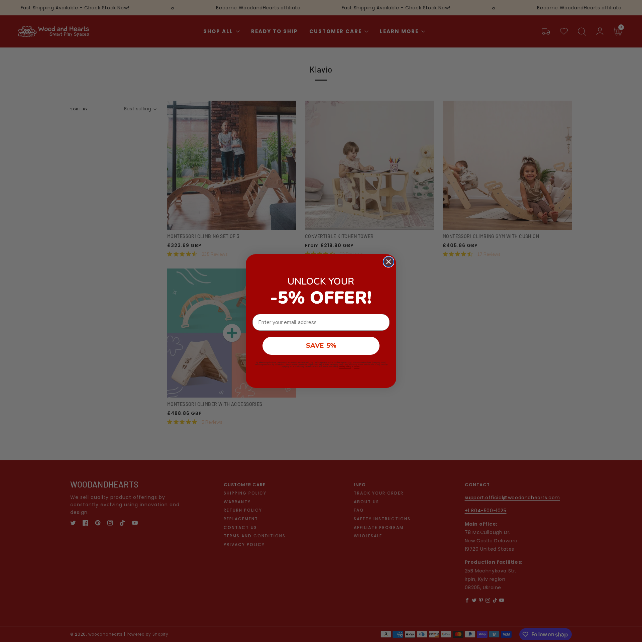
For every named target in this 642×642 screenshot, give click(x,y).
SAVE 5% (321, 345)
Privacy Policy (345, 366)
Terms (356, 366)
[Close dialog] (389, 262)
